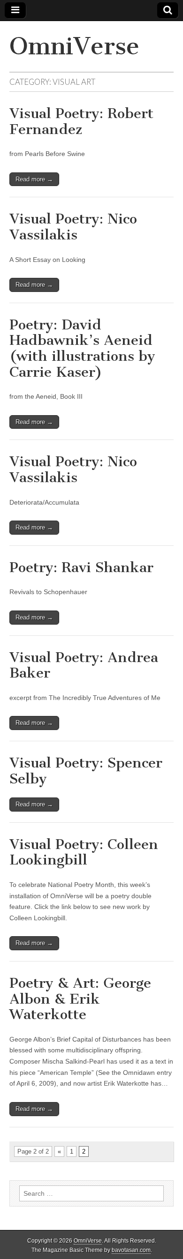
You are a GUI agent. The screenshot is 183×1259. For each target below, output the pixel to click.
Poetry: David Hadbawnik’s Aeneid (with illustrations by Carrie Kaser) (82, 348)
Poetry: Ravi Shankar (81, 567)
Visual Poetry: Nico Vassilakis (73, 226)
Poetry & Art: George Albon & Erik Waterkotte (80, 999)
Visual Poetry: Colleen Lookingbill (83, 852)
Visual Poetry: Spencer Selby (85, 770)
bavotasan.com (131, 1250)
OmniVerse (74, 46)
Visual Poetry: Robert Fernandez (81, 121)
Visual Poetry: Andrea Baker (83, 665)
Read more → (34, 179)
